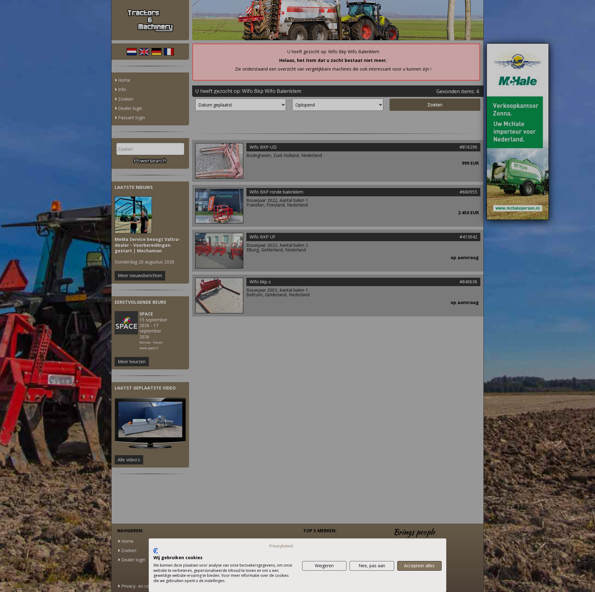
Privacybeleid (281, 546)
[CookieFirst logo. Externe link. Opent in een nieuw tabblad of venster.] (155, 551)
